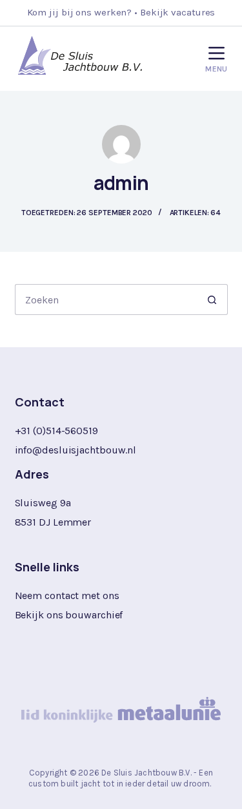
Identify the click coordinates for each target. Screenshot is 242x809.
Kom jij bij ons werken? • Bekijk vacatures (121, 12)
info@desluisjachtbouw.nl (76, 450)
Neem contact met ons (67, 595)
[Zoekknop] (212, 299)
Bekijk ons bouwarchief (69, 615)
